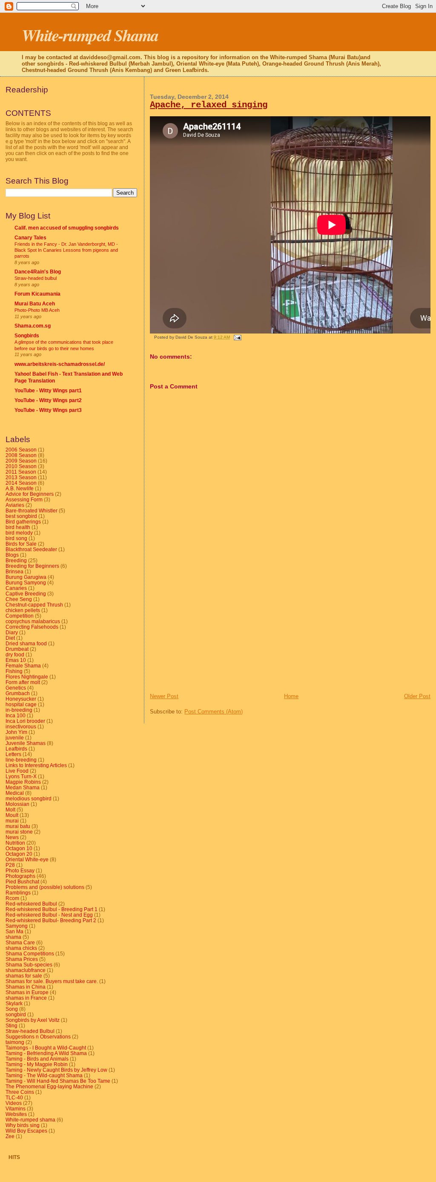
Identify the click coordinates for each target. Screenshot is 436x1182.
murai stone (19, 831)
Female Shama (23, 665)
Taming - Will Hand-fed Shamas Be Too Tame (58, 1081)
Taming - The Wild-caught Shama (44, 1075)
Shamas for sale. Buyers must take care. (52, 981)
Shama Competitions (30, 953)
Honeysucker (21, 699)
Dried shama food (26, 643)
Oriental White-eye (27, 859)
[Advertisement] (214, 633)
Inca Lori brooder (25, 721)
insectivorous (21, 726)
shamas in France (26, 998)
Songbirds (26, 335)
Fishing (14, 671)
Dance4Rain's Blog (37, 271)
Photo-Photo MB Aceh (37, 310)
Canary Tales (30, 237)
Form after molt (23, 682)
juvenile (15, 737)
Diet (10, 638)
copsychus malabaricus (33, 621)
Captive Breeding (26, 593)
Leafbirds (16, 748)
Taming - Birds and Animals (37, 1058)
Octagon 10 (19, 848)
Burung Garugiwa (26, 577)
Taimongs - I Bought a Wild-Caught (46, 1047)
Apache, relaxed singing (208, 105)
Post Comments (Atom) (213, 711)
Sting (11, 1025)
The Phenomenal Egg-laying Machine (49, 1086)
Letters (13, 754)
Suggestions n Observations (38, 1036)
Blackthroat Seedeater (31, 549)
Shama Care (20, 942)
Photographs (20, 876)
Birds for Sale (21, 543)
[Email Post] (236, 337)
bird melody (19, 532)
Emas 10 (16, 660)
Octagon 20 (19, 854)
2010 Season (21, 466)
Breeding (16, 560)
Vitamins (16, 1108)
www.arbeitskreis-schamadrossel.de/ (59, 364)
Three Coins (20, 1092)
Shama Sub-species (29, 964)
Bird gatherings (23, 521)
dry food (15, 654)
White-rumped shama (30, 1119)
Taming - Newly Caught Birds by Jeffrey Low (56, 1070)
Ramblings (18, 892)
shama (13, 937)
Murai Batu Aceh (34, 303)
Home (291, 696)
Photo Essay (20, 870)
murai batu (18, 826)
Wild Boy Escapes (26, 1130)
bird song (16, 538)
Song (12, 1009)
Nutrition (15, 843)
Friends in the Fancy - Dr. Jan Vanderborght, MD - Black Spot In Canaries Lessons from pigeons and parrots (66, 250)
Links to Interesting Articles (36, 765)
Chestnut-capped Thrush (34, 604)
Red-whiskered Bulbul (31, 903)
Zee (10, 1136)
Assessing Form (24, 499)
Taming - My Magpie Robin (37, 1064)
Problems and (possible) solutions (45, 887)
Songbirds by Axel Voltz (33, 1020)
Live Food (17, 771)
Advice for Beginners (30, 494)
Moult (12, 815)
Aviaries (15, 505)
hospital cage (21, 704)
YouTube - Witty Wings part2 (48, 400)
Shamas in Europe (27, 992)
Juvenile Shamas (26, 743)
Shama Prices (22, 959)
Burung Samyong (26, 582)
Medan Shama (23, 787)
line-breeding (21, 759)
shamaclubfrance (26, 970)
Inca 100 (16, 715)
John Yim (16, 732)
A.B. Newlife (20, 488)
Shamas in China (26, 986)
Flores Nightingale (27, 676)
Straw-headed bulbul (35, 278)
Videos (14, 1103)
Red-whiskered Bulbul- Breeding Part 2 (51, 920)
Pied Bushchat (22, 881)
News (12, 837)
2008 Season (21, 455)
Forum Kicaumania (37, 293)
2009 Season (21, 460)
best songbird (21, 516)
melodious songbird (29, 798)
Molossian (17, 804)
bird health (18, 527)
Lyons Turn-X (21, 776)
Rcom (12, 898)
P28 (10, 865)
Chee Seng (19, 599)
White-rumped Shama (90, 35)
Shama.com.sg (32, 325)
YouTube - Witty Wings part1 (48, 390)
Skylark (14, 1003)
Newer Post (164, 696)
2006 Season (21, 449)
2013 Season (21, 477)
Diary (12, 632)
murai (12, 820)
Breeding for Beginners (32, 566)
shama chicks (21, 948)
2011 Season (21, 472)
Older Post (417, 696)
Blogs (12, 555)
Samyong (17, 926)
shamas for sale (24, 975)
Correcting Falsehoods (32, 627)
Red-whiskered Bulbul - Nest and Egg (49, 914)
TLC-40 (14, 1097)
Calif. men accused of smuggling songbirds (66, 227)
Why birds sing (23, 1125)
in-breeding (19, 710)
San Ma (14, 931)
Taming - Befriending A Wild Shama (46, 1053)
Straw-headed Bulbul (30, 1031)
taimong (15, 1042)
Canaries (16, 588)
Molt (10, 809)
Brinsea (14, 571)
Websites (16, 1114)
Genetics (16, 687)
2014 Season (21, 483)
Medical (15, 793)
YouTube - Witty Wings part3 (48, 410)
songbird (16, 1014)
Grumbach (18, 693)
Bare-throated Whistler (31, 510)
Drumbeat (17, 649)
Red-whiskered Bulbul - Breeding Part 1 (52, 909)
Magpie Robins (23, 782)
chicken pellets (23, 610)
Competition (20, 615)
